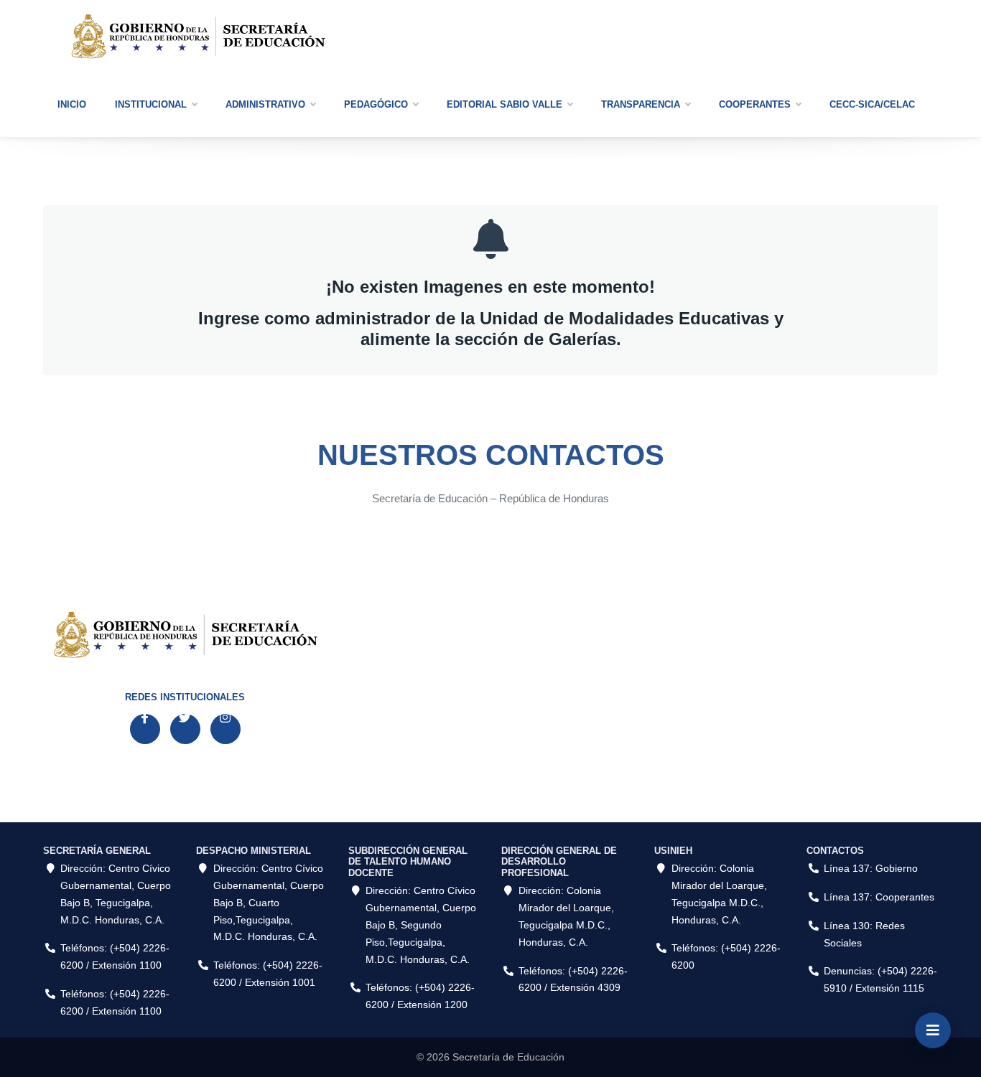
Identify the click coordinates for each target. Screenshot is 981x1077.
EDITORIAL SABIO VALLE (504, 104)
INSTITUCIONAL (151, 104)
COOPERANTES (755, 104)
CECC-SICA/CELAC (872, 104)
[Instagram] (225, 729)
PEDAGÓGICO (376, 104)
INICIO (71, 104)
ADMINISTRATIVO (265, 104)
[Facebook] (145, 729)
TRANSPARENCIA (640, 104)
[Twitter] (185, 729)
